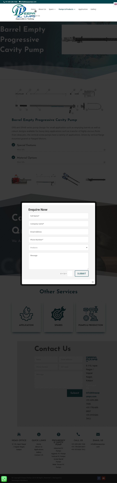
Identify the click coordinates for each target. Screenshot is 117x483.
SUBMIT (81, 273)
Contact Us (35, 16)
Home (33, 9)
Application (83, 9)
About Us (42, 9)
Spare (51, 9)
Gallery (93, 9)
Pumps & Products (66, 9)
